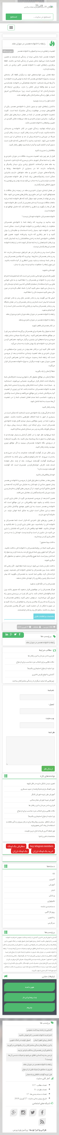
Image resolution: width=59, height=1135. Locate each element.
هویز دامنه (29, 987)
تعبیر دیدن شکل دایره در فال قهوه (41, 783)
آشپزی (52, 879)
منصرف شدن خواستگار (31, 963)
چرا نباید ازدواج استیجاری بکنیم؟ (40, 668)
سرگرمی (51, 923)
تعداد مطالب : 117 (39, 1085)
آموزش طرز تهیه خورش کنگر (43, 794)
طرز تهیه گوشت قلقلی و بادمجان (39, 1074)
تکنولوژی (51, 901)
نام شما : (50, 690)
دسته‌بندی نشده (48, 906)
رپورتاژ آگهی (50, 912)
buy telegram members (41, 846)
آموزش (52, 884)
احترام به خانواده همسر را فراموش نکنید (35, 1035)
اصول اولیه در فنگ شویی (16, 941)
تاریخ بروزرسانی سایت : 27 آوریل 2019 (31, 1098)
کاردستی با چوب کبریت (40, 970)
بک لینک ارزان (20, 851)
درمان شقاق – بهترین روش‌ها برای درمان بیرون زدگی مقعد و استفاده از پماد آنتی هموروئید (30, 824)
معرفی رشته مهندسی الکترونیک (35, 959)
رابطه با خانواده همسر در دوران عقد (28, 43)
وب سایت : (49, 718)
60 (54, 874)
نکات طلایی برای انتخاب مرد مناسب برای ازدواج (35, 662)
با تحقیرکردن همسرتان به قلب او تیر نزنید (35, 1050)
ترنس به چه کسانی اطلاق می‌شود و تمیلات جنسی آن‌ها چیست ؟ (28, 948)
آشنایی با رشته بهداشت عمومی (27, 937)
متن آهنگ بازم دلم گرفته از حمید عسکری (38, 789)
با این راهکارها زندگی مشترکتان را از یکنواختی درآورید (30, 943)
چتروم (29, 1007)
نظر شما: (51, 732)
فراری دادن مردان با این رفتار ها (41, 656)
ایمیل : (51, 704)
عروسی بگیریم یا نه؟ (34, 955)
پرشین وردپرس (20, 1129)
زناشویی (51, 917)
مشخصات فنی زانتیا (47, 836)
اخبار (53, 890)
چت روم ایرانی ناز (29, 997)
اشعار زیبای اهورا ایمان (32, 941)
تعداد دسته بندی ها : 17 (37, 1094)
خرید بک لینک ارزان (43, 851)
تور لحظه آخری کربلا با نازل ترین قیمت (40, 831)
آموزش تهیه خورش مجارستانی (42, 800)
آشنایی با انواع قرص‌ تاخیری (43, 674)
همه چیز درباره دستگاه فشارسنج (40, 966)
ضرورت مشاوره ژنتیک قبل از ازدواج (23, 952)
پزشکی (52, 895)
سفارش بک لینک (16, 846)
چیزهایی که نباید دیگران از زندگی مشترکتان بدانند (33, 681)
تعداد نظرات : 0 (40, 1089)
